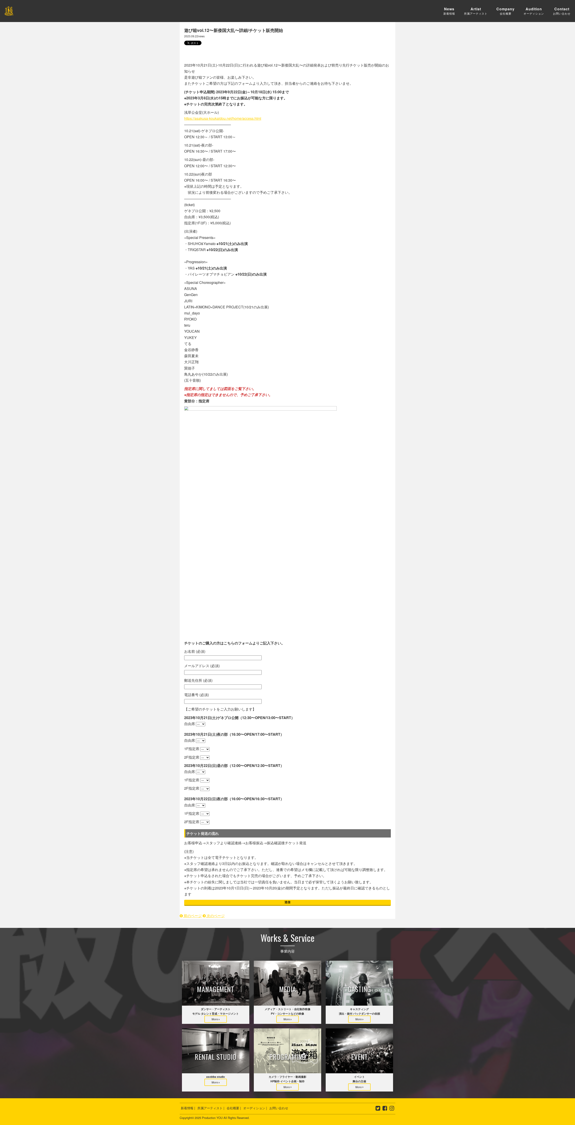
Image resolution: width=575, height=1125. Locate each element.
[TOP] (8, 12)
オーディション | (255, 1108)
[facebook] (385, 1109)
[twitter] (378, 1109)
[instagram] (391, 1109)
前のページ (192, 915)
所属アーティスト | (210, 1108)
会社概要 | (234, 1108)
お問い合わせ (278, 1108)
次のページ (215, 915)
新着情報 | (188, 1108)
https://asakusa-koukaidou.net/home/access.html (222, 118)
